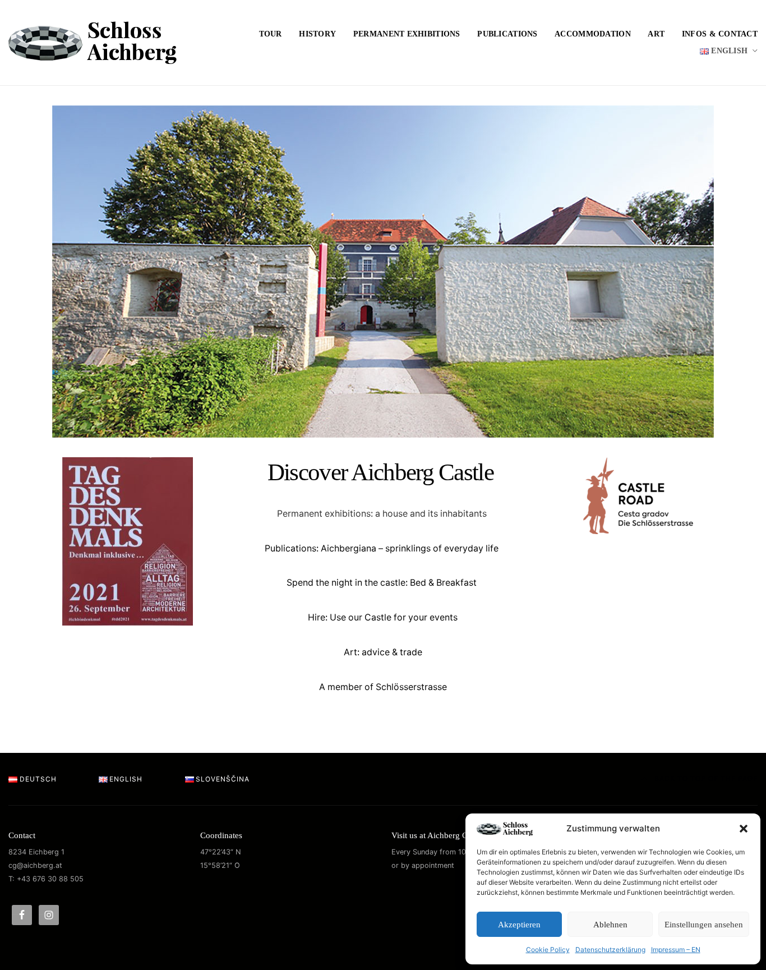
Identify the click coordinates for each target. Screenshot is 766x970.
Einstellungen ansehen (704, 924)
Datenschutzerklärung (610, 949)
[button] (743, 828)
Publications (507, 34)
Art (656, 34)
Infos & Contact (720, 34)
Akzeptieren (519, 924)
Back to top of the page (705, 778)
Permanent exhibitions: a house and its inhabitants (382, 513)
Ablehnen (610, 924)
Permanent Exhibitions (406, 34)
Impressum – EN (675, 949)
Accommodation (593, 34)
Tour (270, 34)
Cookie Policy (548, 949)
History (317, 34)
